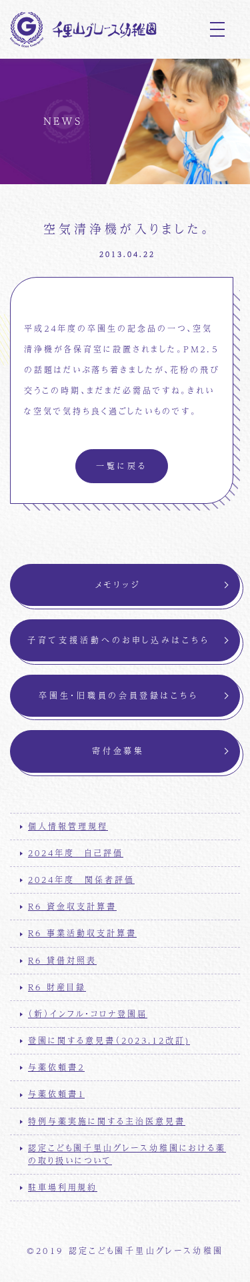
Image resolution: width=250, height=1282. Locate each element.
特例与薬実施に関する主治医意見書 (106, 1121)
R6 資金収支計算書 (72, 906)
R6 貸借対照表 (62, 960)
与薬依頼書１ (56, 1094)
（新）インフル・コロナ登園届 (87, 1014)
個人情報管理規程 (68, 826)
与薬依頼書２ (56, 1067)
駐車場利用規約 (62, 1187)
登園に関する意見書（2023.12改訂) (109, 1040)
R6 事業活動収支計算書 (82, 933)
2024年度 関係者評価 (81, 880)
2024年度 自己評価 (75, 853)
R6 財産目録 (57, 987)
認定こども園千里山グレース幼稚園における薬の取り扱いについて (127, 1154)
